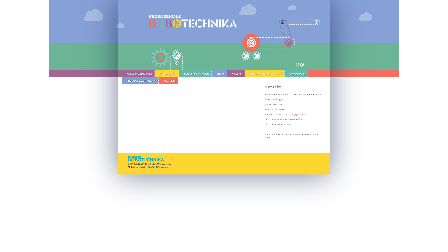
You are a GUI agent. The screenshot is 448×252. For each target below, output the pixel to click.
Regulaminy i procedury (266, 73)
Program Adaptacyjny (141, 81)
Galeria (237, 73)
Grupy (220, 73)
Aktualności (168, 73)
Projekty (169, 81)
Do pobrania (297, 73)
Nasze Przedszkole (139, 73)
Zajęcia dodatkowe (196, 73)
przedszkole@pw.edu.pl (294, 114)
